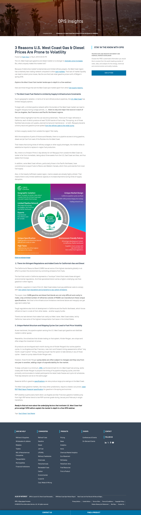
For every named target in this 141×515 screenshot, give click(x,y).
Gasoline (41, 441)
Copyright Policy (119, 501)
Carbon (40, 471)
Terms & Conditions (107, 501)
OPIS (40, 368)
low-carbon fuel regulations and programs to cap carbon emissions (42, 290)
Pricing (62, 437)
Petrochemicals (43, 464)
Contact (108, 431)
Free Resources (65, 468)
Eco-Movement (65, 456)
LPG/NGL (41, 452)
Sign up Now (109, 73)
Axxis (62, 449)
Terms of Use (96, 501)
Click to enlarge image (22, 258)
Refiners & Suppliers (22, 437)
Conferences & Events (90, 437)
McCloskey (63, 460)
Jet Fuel (40, 449)
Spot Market (31, 413)
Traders (18, 449)
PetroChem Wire (65, 464)
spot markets (60, 72)
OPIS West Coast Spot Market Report (66, 496)
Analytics (63, 445)
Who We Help (21, 431)
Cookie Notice (86, 501)
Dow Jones (22, 501)
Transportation (20, 459)
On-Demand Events (89, 441)
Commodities (43, 431)
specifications (39, 381)
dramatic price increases (74, 61)
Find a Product (65, 471)
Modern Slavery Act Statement (100, 504)
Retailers (18, 445)
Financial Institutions (23, 467)
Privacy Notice (76, 501)
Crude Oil (41, 479)
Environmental (43, 475)
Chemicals (41, 460)
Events (85, 431)
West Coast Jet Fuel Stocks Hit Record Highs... (90, 496)
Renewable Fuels (43, 468)
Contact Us (121, 504)
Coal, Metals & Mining (45, 483)
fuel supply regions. (76, 88)
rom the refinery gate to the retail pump (59, 126)
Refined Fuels (42, 437)
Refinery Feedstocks (44, 456)
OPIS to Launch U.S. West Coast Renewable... (41, 496)
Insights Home (47, 33)
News (62, 441)
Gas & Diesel (23, 413)
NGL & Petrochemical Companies (22, 454)
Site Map (113, 504)
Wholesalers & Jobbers (23, 441)
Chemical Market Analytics (69, 452)
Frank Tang (25, 57)
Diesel (40, 445)
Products (64, 431)
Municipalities (20, 463)
